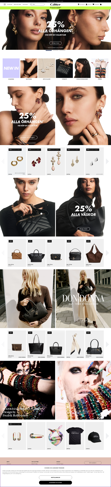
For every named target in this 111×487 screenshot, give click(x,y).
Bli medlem (92, 463)
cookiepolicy (18, 473)
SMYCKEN (25, 4)
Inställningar (55, 477)
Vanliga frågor (59, 463)
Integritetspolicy (6, 473)
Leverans (9, 463)
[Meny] (5, 4)
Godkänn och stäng (55, 482)
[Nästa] (107, 161)
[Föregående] (2, 161)
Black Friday (35, 463)
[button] (89, 4)
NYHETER (9, 4)
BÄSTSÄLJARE (17, 4)
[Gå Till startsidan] (55, 4)
